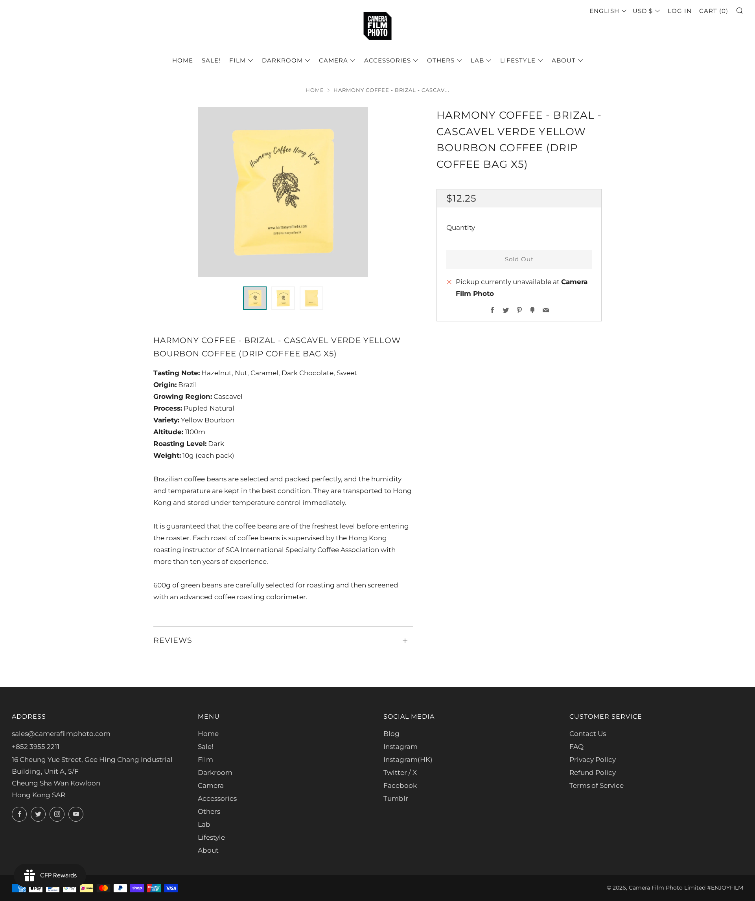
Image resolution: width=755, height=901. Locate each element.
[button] (255, 298)
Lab (477, 60)
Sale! (211, 60)
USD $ (643, 11)
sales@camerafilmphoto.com (61, 734)
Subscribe (692, 867)
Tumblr (395, 798)
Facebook (400, 785)
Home (182, 60)
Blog (391, 734)
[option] (283, 192)
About (564, 60)
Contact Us (587, 734)
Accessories (387, 60)
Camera (333, 60)
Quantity (460, 227)
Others (441, 60)
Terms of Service (596, 785)
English (604, 11)
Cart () (713, 11)
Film (237, 60)
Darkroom (282, 60)
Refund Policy (592, 772)
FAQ (576, 747)
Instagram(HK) (408, 759)
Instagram (400, 747)
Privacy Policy (592, 759)
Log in (680, 11)
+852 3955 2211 (35, 747)
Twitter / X (400, 772)
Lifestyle (518, 60)
